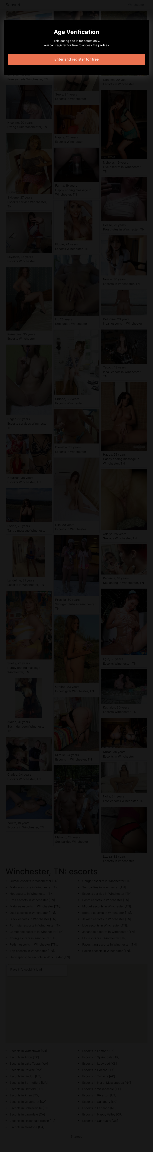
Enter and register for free (76, 59)
